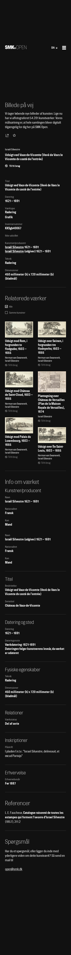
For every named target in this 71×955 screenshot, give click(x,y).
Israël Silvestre (14, 247)
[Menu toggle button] (64, 47)
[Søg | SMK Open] (16, 48)
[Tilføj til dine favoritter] (15, 135)
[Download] (8, 135)
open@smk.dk (13, 869)
